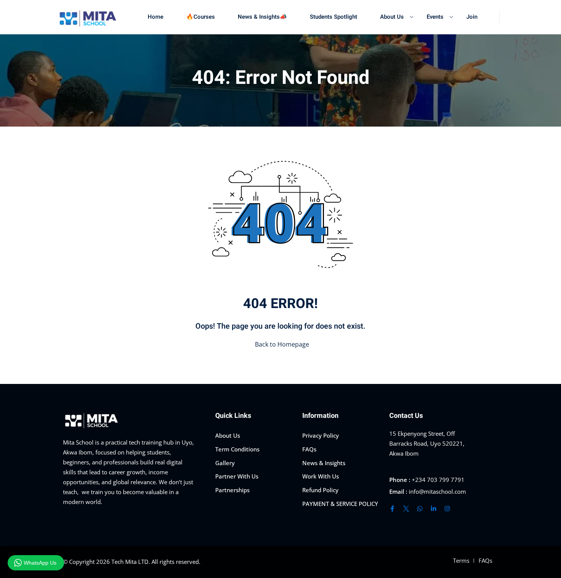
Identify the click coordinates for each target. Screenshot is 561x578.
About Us (392, 17)
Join (471, 17)
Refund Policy (320, 490)
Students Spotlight (333, 17)
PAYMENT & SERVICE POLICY (340, 503)
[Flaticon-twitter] (406, 509)
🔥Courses (200, 17)
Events (435, 17)
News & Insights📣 (262, 17)
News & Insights (323, 463)
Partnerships (232, 490)
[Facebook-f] (392, 509)
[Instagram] (447, 509)
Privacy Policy (320, 435)
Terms (461, 560)
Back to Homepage (282, 344)
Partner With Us (236, 476)
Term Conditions (237, 449)
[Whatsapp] (420, 509)
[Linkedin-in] (433, 509)
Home (155, 17)
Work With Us (320, 476)
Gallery (225, 463)
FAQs (309, 449)
